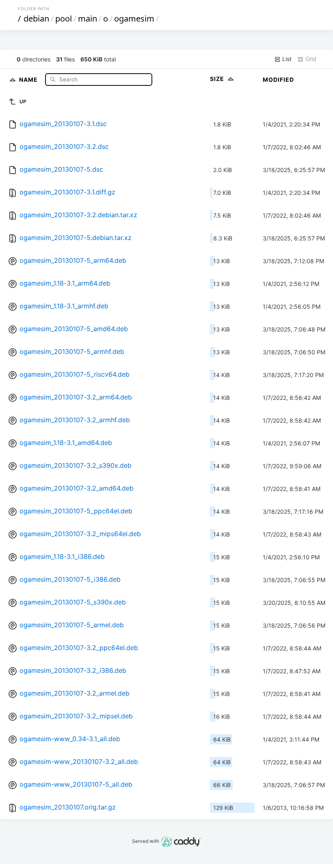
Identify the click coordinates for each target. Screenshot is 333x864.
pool (63, 18)
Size (218, 78)
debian (36, 18)
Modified (278, 79)
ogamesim (134, 18)
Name (29, 79)
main (87, 18)
